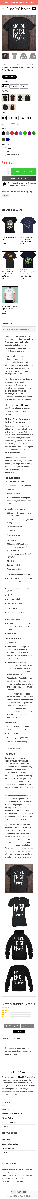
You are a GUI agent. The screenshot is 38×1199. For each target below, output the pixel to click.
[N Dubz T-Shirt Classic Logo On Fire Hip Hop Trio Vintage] (10, 260)
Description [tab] (8, 324)
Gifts (4, 64)
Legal (4, 1157)
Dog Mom (29, 64)
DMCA (4, 1153)
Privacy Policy (7, 1118)
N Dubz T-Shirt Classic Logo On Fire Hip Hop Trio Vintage (9, 274)
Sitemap (5, 1127)
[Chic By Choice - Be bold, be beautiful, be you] (18, 9)
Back (9, 151)
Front (9, 148)
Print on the (6, 145)
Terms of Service (8, 1122)
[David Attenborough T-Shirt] (10, 225)
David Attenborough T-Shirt (9, 238)
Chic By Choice (24, 1077)
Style (5, 91)
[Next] (33, 33)
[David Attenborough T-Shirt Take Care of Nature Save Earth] (28, 260)
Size (3, 113)
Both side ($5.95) (13, 155)
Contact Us (6, 1140)
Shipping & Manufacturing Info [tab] (16, 329)
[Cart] (34, 8)
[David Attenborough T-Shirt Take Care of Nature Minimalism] (28, 225)
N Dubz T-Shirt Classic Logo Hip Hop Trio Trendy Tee (9, 309)
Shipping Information (10, 1144)
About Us (5, 1110)
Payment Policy (8, 1148)
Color (4, 128)
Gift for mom (15, 64)
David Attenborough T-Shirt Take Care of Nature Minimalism (27, 239)
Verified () (28, 1026)
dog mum (6, 195)
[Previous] (5, 33)
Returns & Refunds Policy (12, 1114)
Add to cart (23, 171)
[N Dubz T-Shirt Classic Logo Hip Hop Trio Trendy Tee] (10, 295)
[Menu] (3, 8)
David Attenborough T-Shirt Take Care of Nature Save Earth (27, 274)
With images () (13, 1026)
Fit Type (5, 81)
